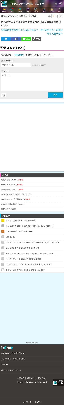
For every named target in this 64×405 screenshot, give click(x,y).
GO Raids (4, 364)
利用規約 (21, 378)
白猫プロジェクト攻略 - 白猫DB (12, 353)
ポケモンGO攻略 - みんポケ (11, 370)
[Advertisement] (32, 136)
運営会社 (30, 378)
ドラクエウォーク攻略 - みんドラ (26, 3)
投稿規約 (19, 54)
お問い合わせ (41, 378)
